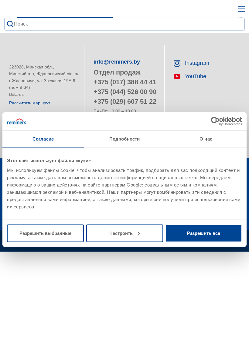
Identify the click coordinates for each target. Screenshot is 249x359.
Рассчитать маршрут (29, 102)
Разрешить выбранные (45, 232)
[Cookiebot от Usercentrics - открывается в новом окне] (215, 121)
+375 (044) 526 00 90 (125, 92)
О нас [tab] (206, 138)
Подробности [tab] (124, 138)
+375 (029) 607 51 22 (125, 101)
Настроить (121, 232)
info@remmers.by (117, 62)
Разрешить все (203, 232)
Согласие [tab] (43, 138)
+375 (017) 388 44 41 (125, 82)
